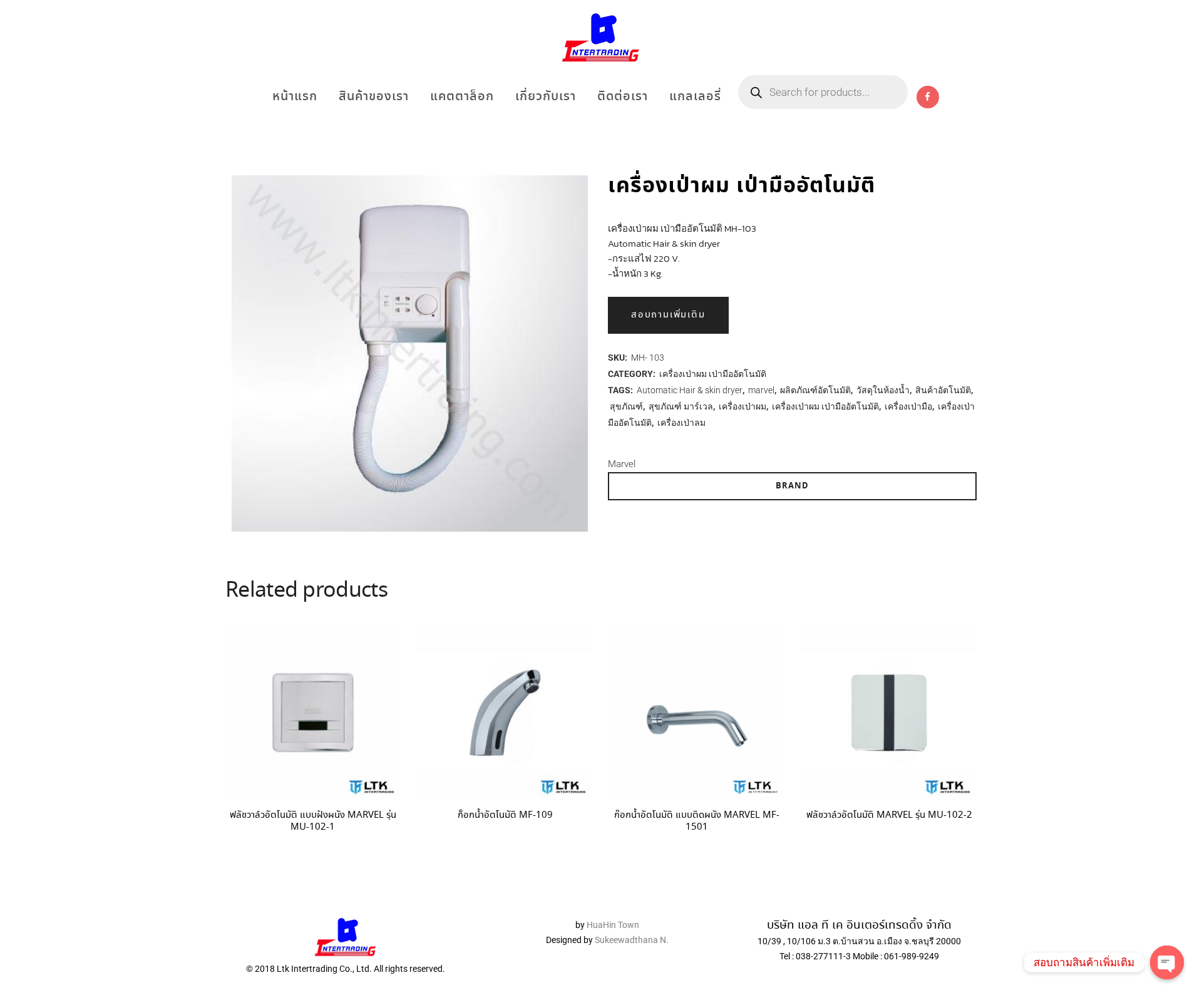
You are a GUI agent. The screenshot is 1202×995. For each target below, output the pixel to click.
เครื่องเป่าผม (742, 406)
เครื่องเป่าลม (681, 423)
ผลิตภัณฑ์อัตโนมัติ (815, 390)
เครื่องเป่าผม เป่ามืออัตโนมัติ (712, 374)
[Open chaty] (1167, 962)
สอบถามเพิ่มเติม (668, 315)
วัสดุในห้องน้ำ (883, 390)
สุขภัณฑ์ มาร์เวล (681, 406)
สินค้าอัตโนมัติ (943, 390)
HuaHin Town (613, 925)
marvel (761, 390)
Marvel (621, 464)
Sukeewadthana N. (631, 940)
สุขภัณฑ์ (626, 406)
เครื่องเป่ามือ (908, 406)
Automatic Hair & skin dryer (689, 390)
